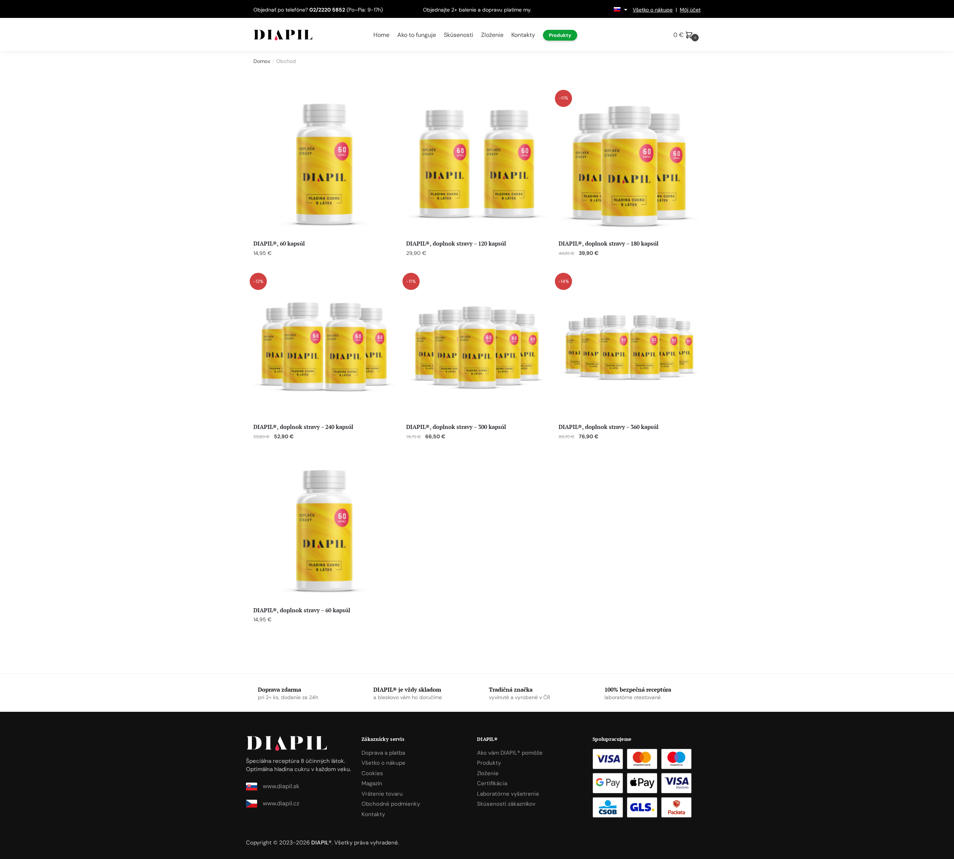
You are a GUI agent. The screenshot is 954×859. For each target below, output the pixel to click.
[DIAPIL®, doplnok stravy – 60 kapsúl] (324, 530)
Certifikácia (492, 783)
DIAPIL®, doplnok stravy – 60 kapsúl (301, 610)
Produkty (489, 763)
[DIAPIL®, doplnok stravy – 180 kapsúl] (629, 164)
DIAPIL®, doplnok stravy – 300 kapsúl (456, 426)
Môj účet (690, 9)
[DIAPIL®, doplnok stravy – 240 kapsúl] (324, 347)
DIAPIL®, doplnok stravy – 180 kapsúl (608, 243)
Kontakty (373, 814)
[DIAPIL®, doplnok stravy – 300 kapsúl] (477, 347)
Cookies (372, 773)
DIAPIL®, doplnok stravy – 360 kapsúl (608, 426)
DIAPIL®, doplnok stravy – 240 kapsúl (303, 426)
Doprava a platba (383, 753)
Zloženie (488, 773)
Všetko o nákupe (653, 9)
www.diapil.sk (281, 786)
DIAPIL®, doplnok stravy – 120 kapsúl (456, 243)
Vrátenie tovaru (382, 794)
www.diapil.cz (281, 803)
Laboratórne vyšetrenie (508, 794)
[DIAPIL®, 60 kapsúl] (324, 164)
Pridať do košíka (324, 268)
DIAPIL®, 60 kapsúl (279, 243)
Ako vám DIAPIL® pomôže (510, 753)
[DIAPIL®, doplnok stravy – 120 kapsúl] (477, 164)
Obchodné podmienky (390, 804)
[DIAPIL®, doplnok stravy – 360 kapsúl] (629, 347)
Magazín (371, 783)
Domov (261, 61)
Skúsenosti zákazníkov (506, 804)
